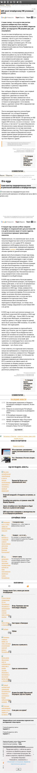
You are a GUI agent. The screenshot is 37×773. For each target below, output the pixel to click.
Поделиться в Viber (14, 2)
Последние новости (18, 399)
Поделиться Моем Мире (4, 2)
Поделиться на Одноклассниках (7, 2)
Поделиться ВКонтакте (1, 2)
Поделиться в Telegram (17, 2)
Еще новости (18, 430)
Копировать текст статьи (20, 2)
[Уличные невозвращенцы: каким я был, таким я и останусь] (6, 710)
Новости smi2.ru (18, 446)
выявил (12, 249)
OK (18, 769)
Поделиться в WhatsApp (11, 2)
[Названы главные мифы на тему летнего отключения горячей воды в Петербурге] (6, 644)
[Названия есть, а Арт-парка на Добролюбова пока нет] (6, 526)
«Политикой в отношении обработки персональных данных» (18, 763)
